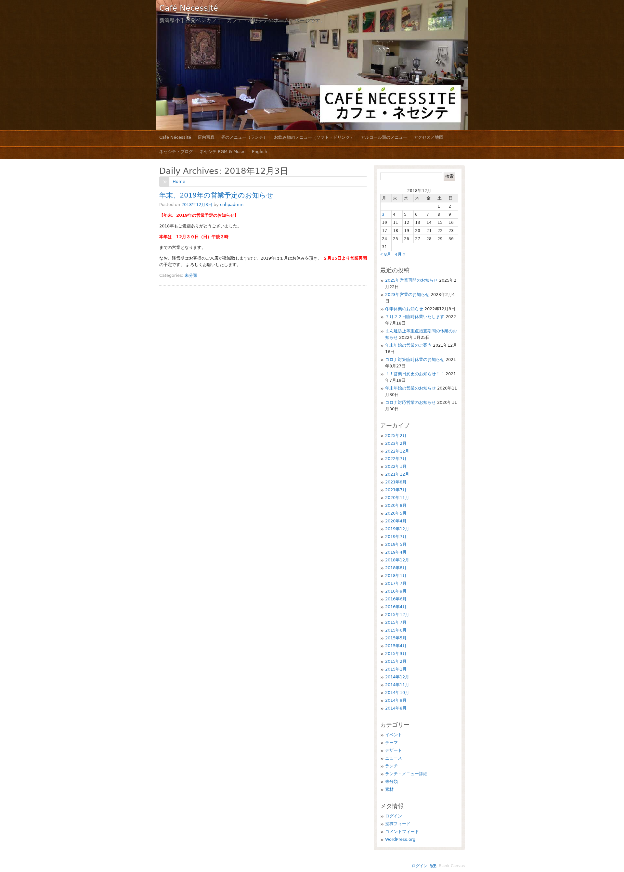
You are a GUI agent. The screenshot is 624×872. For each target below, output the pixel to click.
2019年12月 (397, 528)
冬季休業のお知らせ (404, 308)
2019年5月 (396, 544)
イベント (393, 734)
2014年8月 (396, 708)
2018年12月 (397, 560)
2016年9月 (396, 591)
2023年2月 (396, 443)
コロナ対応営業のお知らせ (410, 402)
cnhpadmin (231, 204)
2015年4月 (396, 645)
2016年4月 (396, 606)
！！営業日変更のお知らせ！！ (414, 373)
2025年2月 (396, 435)
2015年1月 (396, 669)
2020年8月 (396, 505)
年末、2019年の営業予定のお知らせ (216, 195)
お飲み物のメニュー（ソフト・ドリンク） (314, 137)
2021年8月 (396, 482)
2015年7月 (396, 622)
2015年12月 (397, 614)
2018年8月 (396, 567)
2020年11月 (397, 497)
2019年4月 (396, 552)
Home (179, 181)
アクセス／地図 (428, 137)
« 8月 (385, 254)
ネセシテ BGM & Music (222, 151)
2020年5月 (396, 513)
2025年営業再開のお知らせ (411, 280)
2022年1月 (396, 466)
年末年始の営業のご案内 (408, 345)
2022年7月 (396, 458)
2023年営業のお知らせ (407, 294)
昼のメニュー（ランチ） (244, 137)
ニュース (393, 758)
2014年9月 (396, 700)
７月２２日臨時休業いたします (414, 316)
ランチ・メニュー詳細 (406, 773)
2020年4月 (396, 521)
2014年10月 (397, 692)
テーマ (391, 742)
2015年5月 (396, 637)
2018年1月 (396, 575)
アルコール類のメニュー (384, 137)
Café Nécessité (188, 8)
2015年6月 (396, 630)
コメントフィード (402, 831)
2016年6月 (396, 598)
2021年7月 (396, 489)
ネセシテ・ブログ (176, 151)
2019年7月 (396, 536)
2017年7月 (396, 583)
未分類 (191, 275)
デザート (393, 750)
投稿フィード (397, 823)
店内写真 (206, 137)
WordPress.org (400, 839)
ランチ (391, 765)
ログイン (393, 816)
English (259, 151)
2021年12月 (397, 474)
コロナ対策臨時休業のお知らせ (414, 359)
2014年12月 (397, 676)
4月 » (400, 254)
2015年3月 (396, 653)
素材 (389, 789)
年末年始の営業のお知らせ (410, 388)
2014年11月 (397, 684)
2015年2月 (396, 661)
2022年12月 (397, 451)
